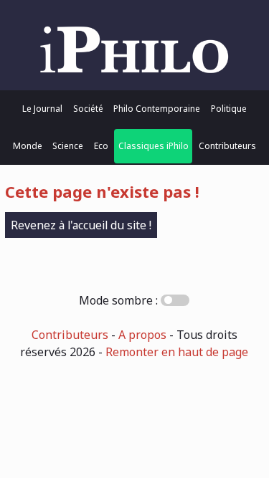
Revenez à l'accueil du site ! (81, 225)
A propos (142, 335)
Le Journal (42, 108)
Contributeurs (227, 146)
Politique (229, 108)
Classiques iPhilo (153, 146)
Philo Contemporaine (156, 108)
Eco (101, 146)
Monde (27, 146)
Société (88, 108)
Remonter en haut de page (176, 352)
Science (67, 146)
